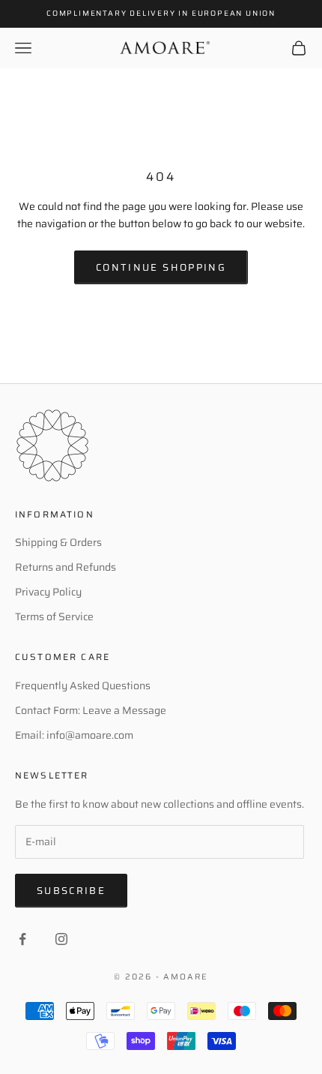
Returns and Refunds (65, 567)
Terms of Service (54, 616)
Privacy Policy (48, 592)
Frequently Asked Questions (83, 685)
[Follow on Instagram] (61, 939)
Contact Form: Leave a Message (90, 710)
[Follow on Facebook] (22, 939)
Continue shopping (161, 267)
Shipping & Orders (58, 542)
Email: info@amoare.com (74, 735)
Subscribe (71, 890)
